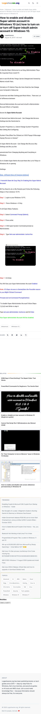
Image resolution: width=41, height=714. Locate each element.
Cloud (31, 579)
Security (15, 591)
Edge (4, 583)
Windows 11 (25, 595)
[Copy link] (26, 335)
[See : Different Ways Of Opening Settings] (14, 175)
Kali (25, 587)
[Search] (29, 3)
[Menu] (37, 3)
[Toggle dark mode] (33, 3)
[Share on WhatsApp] (17, 335)
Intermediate (17, 587)
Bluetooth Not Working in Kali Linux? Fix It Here (17, 533)
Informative (6, 587)
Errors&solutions (14, 583)
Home (2, 9)
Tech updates (25, 591)
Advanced (8, 9)
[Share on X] (7, 335)
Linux (30, 587)
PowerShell (6, 591)
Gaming (25, 583)
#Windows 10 (15, 326)
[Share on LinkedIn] (21, 335)
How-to (32, 583)
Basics (24, 579)
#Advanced (4, 326)
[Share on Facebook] (12, 335)
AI (13, 579)
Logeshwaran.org (12, 707)
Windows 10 (15, 595)
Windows (6, 595)
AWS (18, 579)
